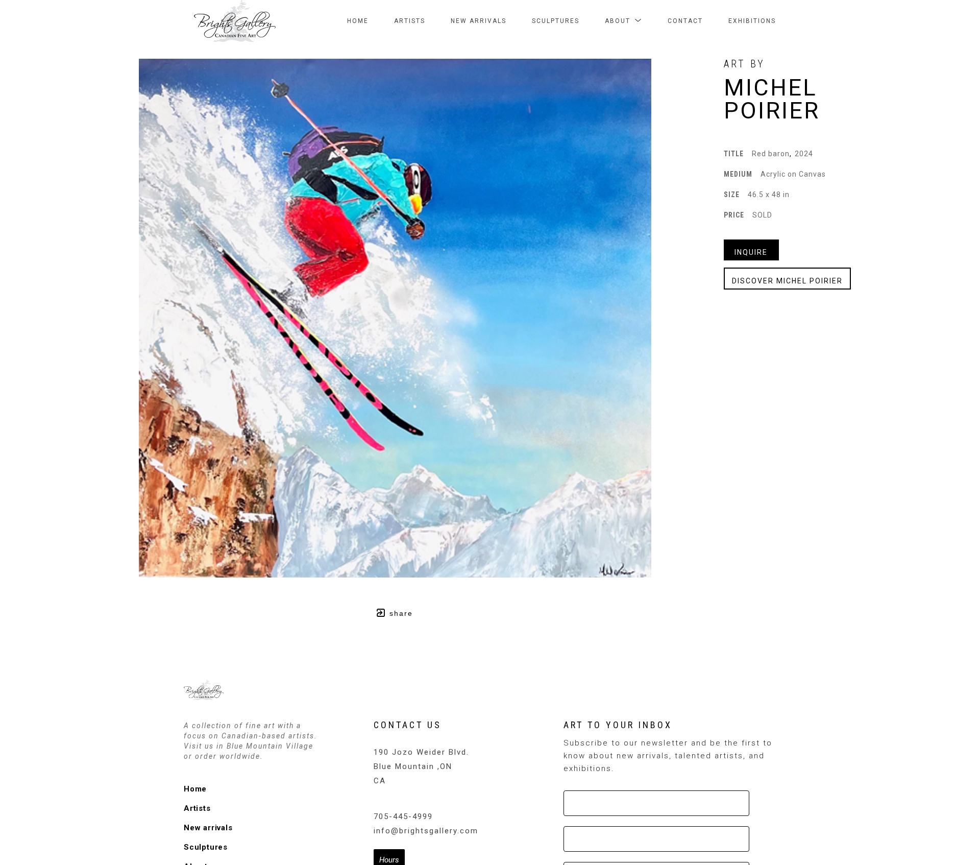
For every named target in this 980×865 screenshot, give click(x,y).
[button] (623, 21)
